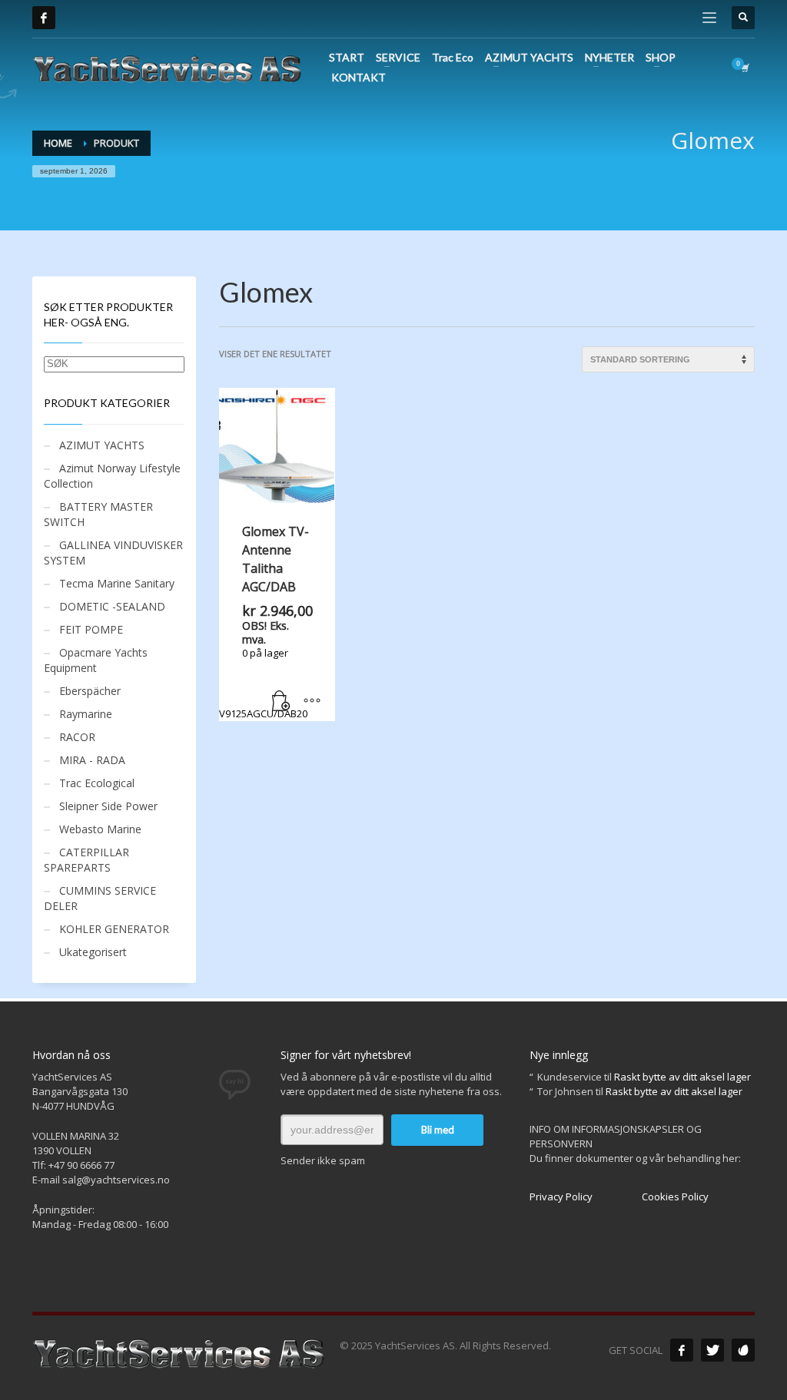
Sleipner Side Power (108, 806)
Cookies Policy (675, 1196)
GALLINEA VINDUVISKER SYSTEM (113, 553)
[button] (281, 702)
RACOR (77, 737)
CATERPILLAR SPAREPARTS (86, 860)
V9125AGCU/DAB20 (266, 621)
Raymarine (85, 714)
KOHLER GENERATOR (114, 929)
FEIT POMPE (91, 629)
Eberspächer (90, 690)
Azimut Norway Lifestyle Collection (112, 476)
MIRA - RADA (92, 760)
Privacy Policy (561, 1196)
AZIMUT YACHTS (101, 445)
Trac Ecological (96, 783)
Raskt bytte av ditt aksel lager (682, 1077)
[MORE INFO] (312, 702)
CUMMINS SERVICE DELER (100, 898)
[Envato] (743, 1350)
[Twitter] (712, 1350)
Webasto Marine (100, 829)
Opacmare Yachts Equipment (96, 660)
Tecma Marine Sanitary (116, 583)
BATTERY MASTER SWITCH (98, 514)
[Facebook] (43, 17)
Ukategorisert (93, 952)
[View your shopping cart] (744, 67)
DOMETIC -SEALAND (112, 606)
